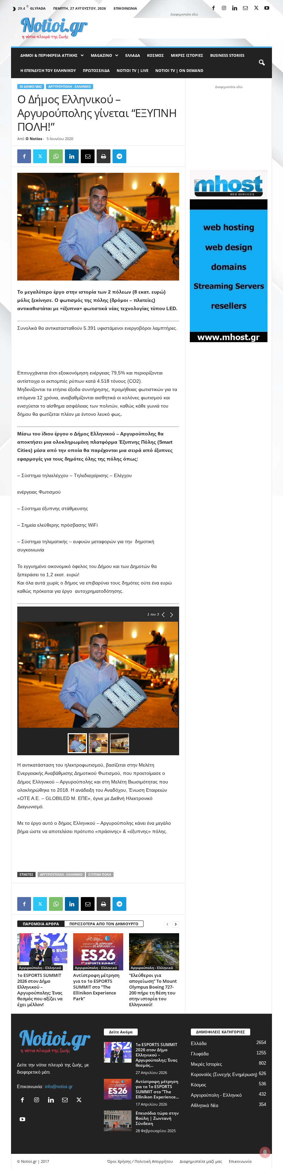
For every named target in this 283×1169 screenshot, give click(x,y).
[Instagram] (224, 8)
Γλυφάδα (200, 1053)
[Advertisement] (184, 28)
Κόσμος (155, 55)
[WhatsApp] (56, 156)
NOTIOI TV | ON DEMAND (179, 70)
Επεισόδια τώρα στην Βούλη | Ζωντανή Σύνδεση (157, 1118)
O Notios (34, 138)
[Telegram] (119, 156)
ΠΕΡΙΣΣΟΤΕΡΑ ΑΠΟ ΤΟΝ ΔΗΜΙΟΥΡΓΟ (103, 923)
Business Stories (227, 55)
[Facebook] (213, 8)
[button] (261, 63)
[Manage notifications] (265, 1152)
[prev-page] (167, 924)
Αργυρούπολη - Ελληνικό (69, 86)
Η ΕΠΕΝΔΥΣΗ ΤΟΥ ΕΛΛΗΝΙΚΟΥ (48, 70)
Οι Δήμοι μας (31, 86)
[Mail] (245, 8)
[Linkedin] (235, 8)
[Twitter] (40, 156)
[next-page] (175, 924)
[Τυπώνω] (103, 156)
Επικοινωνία (125, 8)
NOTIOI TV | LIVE (132, 70)
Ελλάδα (132, 55)
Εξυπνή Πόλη (99, 874)
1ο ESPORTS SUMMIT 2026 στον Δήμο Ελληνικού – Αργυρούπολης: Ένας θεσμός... (156, 1055)
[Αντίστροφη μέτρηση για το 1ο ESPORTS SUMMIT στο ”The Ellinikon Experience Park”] (98, 951)
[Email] (88, 156)
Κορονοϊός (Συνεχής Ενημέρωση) (224, 1074)
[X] (256, 8)
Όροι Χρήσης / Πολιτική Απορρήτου (140, 1161)
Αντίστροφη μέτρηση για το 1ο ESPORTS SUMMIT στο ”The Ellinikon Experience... (157, 1089)
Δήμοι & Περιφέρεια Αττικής (49, 55)
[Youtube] (267, 8)
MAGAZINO (101, 55)
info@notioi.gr (58, 1086)
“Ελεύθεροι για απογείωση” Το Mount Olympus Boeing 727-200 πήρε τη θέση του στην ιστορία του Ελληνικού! (153, 990)
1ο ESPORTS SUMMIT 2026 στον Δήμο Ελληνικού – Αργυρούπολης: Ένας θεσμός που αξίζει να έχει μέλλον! (39, 990)
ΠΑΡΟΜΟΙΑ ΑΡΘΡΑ (41, 923)
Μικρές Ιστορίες (187, 55)
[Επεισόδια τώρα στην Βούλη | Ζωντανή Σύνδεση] (117, 1120)
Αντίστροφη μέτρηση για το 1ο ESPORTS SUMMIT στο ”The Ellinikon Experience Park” (96, 987)
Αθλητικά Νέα (204, 1105)
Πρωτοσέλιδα (96, 70)
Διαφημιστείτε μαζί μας (201, 1161)
